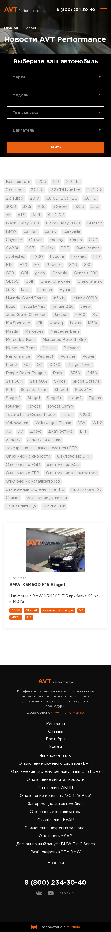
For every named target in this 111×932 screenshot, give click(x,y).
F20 (23, 265)
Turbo (67, 414)
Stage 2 (13, 398)
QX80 (54, 365)
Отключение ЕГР (22, 473)
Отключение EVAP (55, 820)
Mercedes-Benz (21, 340)
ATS (21, 215)
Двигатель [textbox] (23, 130)
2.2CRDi (94, 190)
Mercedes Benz (64, 331)
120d (41, 181)
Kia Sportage (18, 323)
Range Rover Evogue (26, 373)
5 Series (60, 206)
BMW (11, 231)
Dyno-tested (88, 248)
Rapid (58, 373)
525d (79, 206)
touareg (13, 406)
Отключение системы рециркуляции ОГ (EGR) (55, 771)
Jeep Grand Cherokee (26, 315)
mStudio (73, 927)
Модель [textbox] (20, 95)
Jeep (85, 306)
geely (40, 273)
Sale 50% (38, 381)
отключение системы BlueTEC (35, 489)
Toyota (33, 406)
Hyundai (67, 290)
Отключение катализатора (72, 473)
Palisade (71, 348)
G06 (73, 265)
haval (25, 290)
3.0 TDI (91, 198)
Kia (95, 315)
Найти (55, 147)
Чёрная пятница (21, 506)
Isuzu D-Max (33, 306)
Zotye (35, 431)
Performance (18, 356)
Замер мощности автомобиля (56, 804)
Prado (11, 365)
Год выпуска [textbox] (25, 112)
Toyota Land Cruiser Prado (30, 414)
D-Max (47, 248)
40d (42, 206)
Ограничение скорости (28, 456)
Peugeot (45, 356)
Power (88, 356)
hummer (45, 290)
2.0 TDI (73, 181)
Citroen (36, 240)
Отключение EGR (23, 464)
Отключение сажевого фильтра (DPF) (56, 763)
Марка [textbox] (19, 77)
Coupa (76, 240)
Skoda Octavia (86, 381)
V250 (85, 414)
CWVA (12, 248)
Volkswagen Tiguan (53, 423)
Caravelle (71, 231)
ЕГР (84, 431)
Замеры (13, 439)
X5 (8, 431)
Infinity (59, 298)
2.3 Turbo (14, 198)
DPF (65, 248)
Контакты (55, 724)
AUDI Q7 (56, 215)
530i (95, 206)
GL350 (12, 281)
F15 (9, 265)
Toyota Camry (60, 406)
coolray (56, 240)
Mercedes (34, 331)
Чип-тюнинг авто (55, 755)
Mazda (12, 331)
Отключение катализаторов (33, 481)
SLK (10, 389)
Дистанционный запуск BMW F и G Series (55, 844)
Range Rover (79, 365)
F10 (96, 256)
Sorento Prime (34, 389)
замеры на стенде (44, 439)
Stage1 (33, 398)
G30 (88, 265)
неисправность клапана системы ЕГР (41, 448)
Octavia (49, 348)
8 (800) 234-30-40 (76, 10)
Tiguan (95, 398)
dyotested (15, 256)
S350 (75, 373)
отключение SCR (63, 464)
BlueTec (94, 223)
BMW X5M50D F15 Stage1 (37, 585)
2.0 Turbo (15, 190)
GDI (24, 273)
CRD (93, 240)
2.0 (56, 181)
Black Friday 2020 (63, 223)
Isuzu (10, 306)
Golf (29, 281)
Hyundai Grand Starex (26, 298)
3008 (11, 206)
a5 (8, 215)
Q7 (39, 365)
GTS (10, 290)
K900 (80, 315)
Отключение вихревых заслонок (56, 828)
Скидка (12, 498)
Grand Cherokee (55, 281)
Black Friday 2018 (22, 223)
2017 (34, 198)
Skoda (60, 381)
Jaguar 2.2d (63, 306)
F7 (36, 265)
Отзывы (55, 731)
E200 (37, 256)
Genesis (59, 273)
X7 (20, 431)
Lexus (75, 323)
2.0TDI (37, 190)
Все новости (18, 181)
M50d (93, 323)
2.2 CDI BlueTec (65, 190)
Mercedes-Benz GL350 (64, 340)
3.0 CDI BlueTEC (61, 198)
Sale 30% (14, 381)
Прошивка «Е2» (86, 489)
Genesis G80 (86, 273)
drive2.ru (67, 893)
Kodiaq (56, 323)
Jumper (61, 315)
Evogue (57, 256)
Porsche (67, 356)
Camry (50, 231)
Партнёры (55, 739)
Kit (40, 323)
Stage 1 (61, 389)
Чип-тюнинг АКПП (55, 787)
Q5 (27, 365)
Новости (55, 863)
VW (81, 423)
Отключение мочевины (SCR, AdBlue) (56, 795)
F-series (78, 256)
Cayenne (14, 240)
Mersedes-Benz (20, 348)
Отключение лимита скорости (55, 779)
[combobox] (55, 77)
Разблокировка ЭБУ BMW (55, 852)
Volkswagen (17, 423)
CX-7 (30, 248)
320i (27, 206)
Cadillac (30, 231)
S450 (92, 373)
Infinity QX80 (84, 298)
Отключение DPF (74, 456)
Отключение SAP (55, 836)
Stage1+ (54, 398)
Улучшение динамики (46, 498)
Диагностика (60, 431)
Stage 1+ (83, 389)
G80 (10, 273)
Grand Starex (90, 281)
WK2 (97, 423)
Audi (36, 215)
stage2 (75, 398)
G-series (54, 265)
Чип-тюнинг (54, 506)
